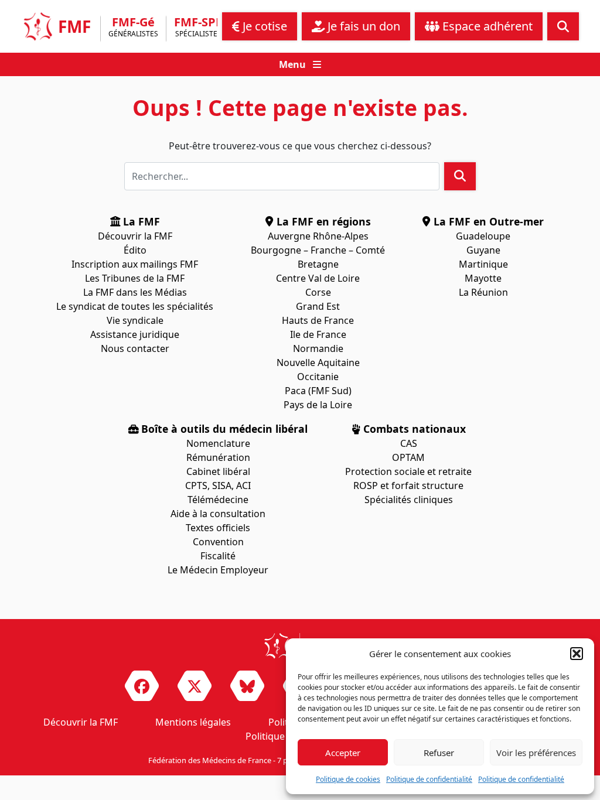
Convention (218, 541)
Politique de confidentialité (429, 779)
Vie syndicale (135, 320)
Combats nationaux (413, 429)
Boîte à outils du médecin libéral (223, 429)
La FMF (140, 221)
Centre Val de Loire (318, 278)
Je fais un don (362, 26)
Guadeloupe (483, 236)
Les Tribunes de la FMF (135, 278)
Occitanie (318, 376)
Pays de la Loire (318, 404)
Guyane (483, 250)
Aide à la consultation (218, 513)
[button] (576, 653)
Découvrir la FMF (135, 236)
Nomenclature (218, 443)
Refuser (439, 752)
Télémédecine (218, 499)
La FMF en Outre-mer (487, 221)
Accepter (342, 752)
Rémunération (218, 457)
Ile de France (318, 334)
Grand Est (318, 306)
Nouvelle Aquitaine (318, 362)
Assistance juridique (134, 334)
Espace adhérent (486, 26)
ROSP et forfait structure (408, 485)
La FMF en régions (322, 221)
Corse (318, 292)
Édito (135, 250)
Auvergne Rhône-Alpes (318, 236)
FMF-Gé (133, 28)
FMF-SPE (198, 28)
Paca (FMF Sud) (318, 390)
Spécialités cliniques (408, 499)
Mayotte (483, 278)
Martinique (483, 264)
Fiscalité (218, 555)
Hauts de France (318, 320)
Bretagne (318, 264)
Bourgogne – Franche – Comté (318, 250)
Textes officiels (218, 527)
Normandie (318, 348)
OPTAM (408, 457)
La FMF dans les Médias (135, 292)
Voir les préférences (536, 752)
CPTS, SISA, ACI (218, 485)
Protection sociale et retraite (408, 471)
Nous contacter (135, 348)
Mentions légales (193, 722)
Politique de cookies (348, 779)
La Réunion (483, 292)
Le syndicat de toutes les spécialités (134, 306)
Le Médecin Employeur (218, 569)
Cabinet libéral (218, 471)
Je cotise (263, 26)
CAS (408, 443)
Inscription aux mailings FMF (134, 264)
